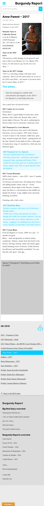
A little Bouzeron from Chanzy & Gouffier (17, 348)
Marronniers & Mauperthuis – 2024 (13, 451)
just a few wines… (8, 421)
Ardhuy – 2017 (6, 357)
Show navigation (4, 3)
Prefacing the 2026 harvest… (11, 413)
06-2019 (5, 326)
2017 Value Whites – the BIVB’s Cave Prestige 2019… (21, 344)
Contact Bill (6, 475)
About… (5, 465)
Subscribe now (7, 479)
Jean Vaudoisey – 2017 (9, 366)
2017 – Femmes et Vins (9, 335)
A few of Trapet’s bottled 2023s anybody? (16, 417)
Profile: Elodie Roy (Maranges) (12, 375)
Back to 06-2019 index (12, 393)
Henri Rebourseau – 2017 (10, 361)
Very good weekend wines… (11, 429)
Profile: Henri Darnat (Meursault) (13, 379)
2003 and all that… (8, 425)
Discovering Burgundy (9, 469)
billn (12, 20)
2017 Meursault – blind (9, 339)
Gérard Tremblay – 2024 (10, 447)
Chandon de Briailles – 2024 (11, 455)
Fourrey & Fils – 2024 (9, 443)
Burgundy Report (28, 3)
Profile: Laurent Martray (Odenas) (13, 383)
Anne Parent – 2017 (15, 16)
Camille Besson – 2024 (9, 459)
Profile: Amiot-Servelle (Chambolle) (14, 370)
